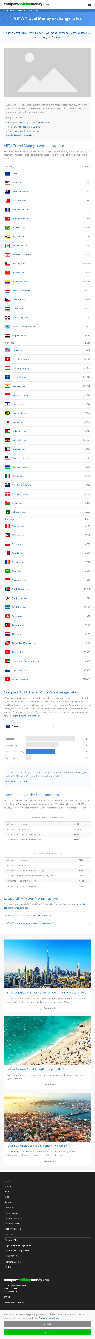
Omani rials (17, 503)
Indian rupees (18, 386)
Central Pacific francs (21, 254)
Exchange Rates (16, 10)
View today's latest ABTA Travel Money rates (29, 122)
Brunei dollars (18, 236)
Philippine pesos (19, 535)
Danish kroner (18, 308)
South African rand (20, 589)
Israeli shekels (18, 404)
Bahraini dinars (19, 200)
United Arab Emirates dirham (25, 661)
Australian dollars (20, 191)
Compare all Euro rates (17, 781)
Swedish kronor (19, 607)
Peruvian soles (18, 526)
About (8, 1191)
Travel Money (11, 1213)
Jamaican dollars (19, 413)
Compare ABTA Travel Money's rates (25, 126)
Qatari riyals (17, 553)
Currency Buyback (13, 1218)
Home (6, 10)
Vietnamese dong (20, 679)
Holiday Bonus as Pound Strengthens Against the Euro (37, 1069)
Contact (8, 1202)
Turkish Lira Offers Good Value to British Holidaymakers (38, 1145)
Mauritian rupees (20, 467)
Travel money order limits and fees (24, 131)
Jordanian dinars (19, 431)
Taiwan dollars (18, 625)
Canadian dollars (19, 245)
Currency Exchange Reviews (18, 1250)
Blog (7, 1196)
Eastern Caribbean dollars (24, 326)
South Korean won (20, 598)
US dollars (16, 182)
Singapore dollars (20, 580)
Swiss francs (17, 616)
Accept (47, 1332)
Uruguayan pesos (20, 670)
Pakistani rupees (19, 512)
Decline (47, 1324)
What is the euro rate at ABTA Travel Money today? (28, 915)
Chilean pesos (18, 263)
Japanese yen (18, 422)
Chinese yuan (18, 272)
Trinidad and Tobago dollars (25, 643)
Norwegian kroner (20, 494)
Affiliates (9, 1267)
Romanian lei (18, 562)
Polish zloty (17, 544)
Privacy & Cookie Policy (49, 1318)
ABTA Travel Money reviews (21, 135)
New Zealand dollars (21, 485)
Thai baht (16, 634)
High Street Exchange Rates (18, 1245)
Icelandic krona (19, 377)
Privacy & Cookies (13, 1261)
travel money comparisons (27, 715)
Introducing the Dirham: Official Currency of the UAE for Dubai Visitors (46, 992)
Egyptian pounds (20, 335)
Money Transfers (13, 1228)
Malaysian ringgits (20, 458)
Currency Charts (12, 1240)
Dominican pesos (20, 317)
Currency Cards (12, 1223)
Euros (14, 173)
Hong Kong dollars (20, 359)
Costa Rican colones (21, 290)
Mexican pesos (19, 476)
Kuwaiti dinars (18, 449)
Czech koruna (18, 299)
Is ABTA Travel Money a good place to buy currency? (28, 923)
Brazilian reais (18, 227)
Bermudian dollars (20, 218)
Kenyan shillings (19, 440)
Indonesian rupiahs (21, 395)
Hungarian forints (20, 368)
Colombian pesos (20, 281)
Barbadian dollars (20, 209)
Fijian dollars (18, 350)
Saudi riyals (17, 571)
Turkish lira (17, 652)
